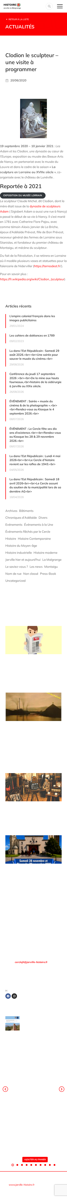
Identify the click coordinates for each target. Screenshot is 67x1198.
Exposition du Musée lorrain (22, 195)
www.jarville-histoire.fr (21, 1184)
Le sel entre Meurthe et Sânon (38, 1026)
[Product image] (12, 1023)
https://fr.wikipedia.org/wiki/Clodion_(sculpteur (32, 279)
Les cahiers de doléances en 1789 (32, 335)
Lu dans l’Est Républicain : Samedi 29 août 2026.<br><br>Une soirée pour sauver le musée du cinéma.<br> (34, 355)
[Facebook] (8, 996)
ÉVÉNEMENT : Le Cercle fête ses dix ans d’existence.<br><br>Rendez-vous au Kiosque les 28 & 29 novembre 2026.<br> (35, 435)
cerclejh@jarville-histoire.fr (31, 962)
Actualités (19, 27)
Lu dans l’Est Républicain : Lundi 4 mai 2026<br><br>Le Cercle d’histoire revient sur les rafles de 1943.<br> (34, 460)
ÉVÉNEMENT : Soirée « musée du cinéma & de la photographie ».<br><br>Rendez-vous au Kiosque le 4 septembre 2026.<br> (33, 407)
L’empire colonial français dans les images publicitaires (32, 318)
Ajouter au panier (35, 1159)
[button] (13, 1165)
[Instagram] (14, 996)
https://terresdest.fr (47, 266)
